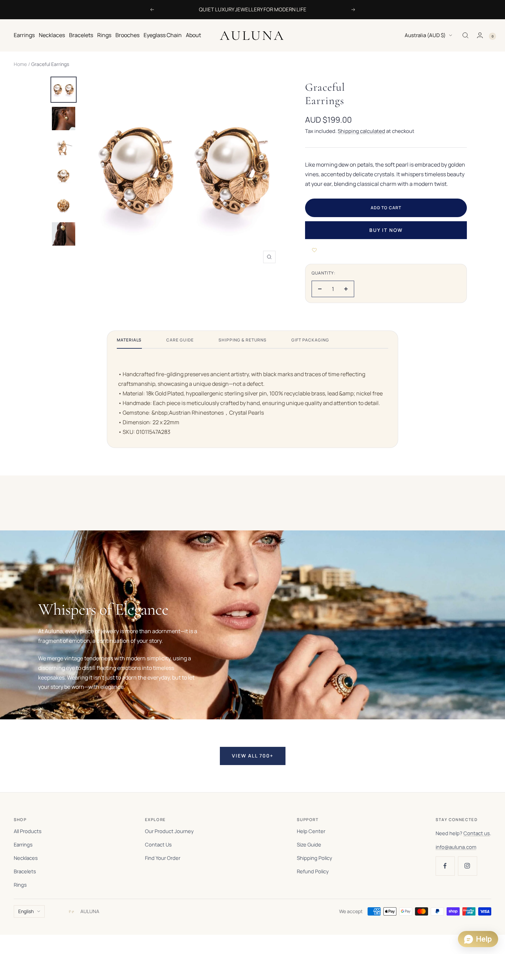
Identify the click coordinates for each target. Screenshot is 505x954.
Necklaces (52, 35)
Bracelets (81, 35)
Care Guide (180, 340)
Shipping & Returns (242, 340)
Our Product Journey (169, 831)
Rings (104, 35)
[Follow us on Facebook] (445, 865)
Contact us (476, 833)
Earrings (24, 35)
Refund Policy (313, 871)
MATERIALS (129, 340)
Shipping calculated (361, 131)
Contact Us (158, 844)
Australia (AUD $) (425, 35)
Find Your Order (162, 857)
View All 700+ (252, 755)
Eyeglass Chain (163, 35)
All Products (28, 831)
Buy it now (386, 230)
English (26, 911)
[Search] (465, 35)
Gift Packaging (310, 340)
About (193, 35)
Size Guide (309, 844)
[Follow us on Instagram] (467, 865)
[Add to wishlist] (314, 250)
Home (20, 64)
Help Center (311, 831)
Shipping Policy (314, 857)
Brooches (127, 35)
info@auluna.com (456, 846)
